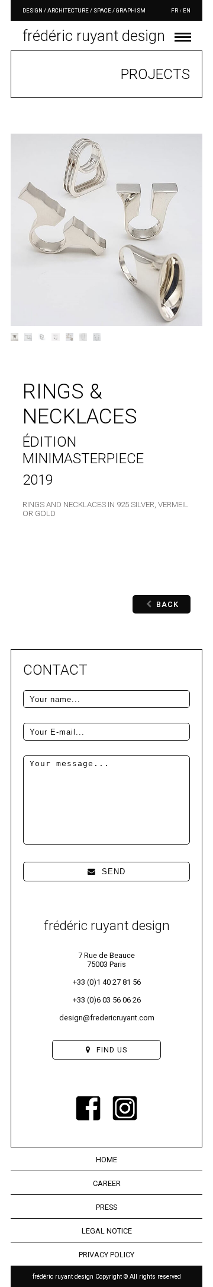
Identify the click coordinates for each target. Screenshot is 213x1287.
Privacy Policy (106, 1254)
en (187, 10)
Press (106, 1207)
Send (113, 871)
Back (167, 604)
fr (174, 10)
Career (107, 1183)
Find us (111, 1049)
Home (106, 1159)
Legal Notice (107, 1230)
